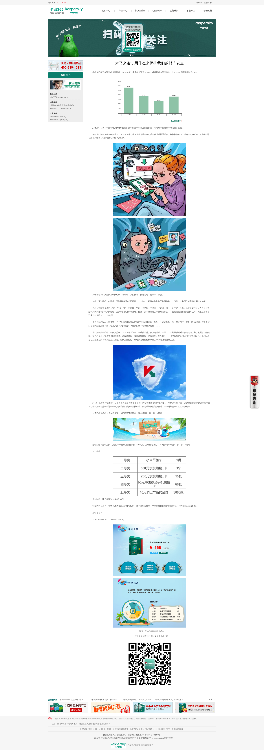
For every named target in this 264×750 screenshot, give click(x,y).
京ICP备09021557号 (102, 738)
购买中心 (106, 10)
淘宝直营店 (122, 735)
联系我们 (131, 735)
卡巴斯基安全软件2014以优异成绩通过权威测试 (138, 700)
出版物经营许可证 (146, 738)
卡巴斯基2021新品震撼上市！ (71, 700)
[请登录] (199, 3)
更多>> (212, 699)
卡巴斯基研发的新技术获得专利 (104, 700)
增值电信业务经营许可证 (128, 738)
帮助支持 (208, 10)
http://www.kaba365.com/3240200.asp (108, 519)
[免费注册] (208, 3)
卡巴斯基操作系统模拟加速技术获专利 (171, 700)
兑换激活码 (157, 10)
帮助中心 (157, 735)
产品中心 (123, 10)
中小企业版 (140, 10)
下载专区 (191, 10)
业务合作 (140, 735)
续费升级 (174, 10)
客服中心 (148, 735)
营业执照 (114, 738)
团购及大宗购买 (109, 735)
